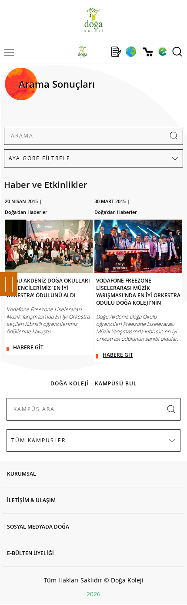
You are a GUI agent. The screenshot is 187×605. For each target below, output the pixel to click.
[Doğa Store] (147, 52)
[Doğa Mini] (99, 51)
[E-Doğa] (162, 51)
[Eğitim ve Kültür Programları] (130, 51)
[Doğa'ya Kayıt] (116, 51)
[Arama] (177, 51)
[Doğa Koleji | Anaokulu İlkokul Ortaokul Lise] (93, 19)
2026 (93, 594)
